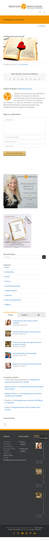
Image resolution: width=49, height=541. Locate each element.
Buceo (7, 276)
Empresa (8, 295)
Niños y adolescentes (13, 300)
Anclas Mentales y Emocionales (25, 353)
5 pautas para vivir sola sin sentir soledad (25, 322)
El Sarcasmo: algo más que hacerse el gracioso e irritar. (27, 343)
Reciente (24, 315)
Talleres (8, 304)
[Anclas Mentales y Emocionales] (8, 353)
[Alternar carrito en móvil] (40, 12)
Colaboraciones (11, 290)
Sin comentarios (23, 64)
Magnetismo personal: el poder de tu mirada (22, 380)
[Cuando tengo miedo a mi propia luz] (8, 332)
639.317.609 (8, 455)
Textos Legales (23, 443)
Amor (7, 267)
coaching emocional (12, 286)
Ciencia (7, 281)
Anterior (42, 26)
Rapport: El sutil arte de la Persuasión (27, 364)
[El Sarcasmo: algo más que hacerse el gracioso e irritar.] (8, 342)
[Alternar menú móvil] (44, 12)
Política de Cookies (14, 529)
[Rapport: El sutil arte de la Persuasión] (8, 364)
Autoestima (9, 272)
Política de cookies (24, 450)
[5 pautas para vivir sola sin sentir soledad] (8, 321)
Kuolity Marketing (35, 529)
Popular (10, 315)
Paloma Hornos (25, 88)
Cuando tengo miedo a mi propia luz (27, 332)
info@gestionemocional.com (14, 460)
